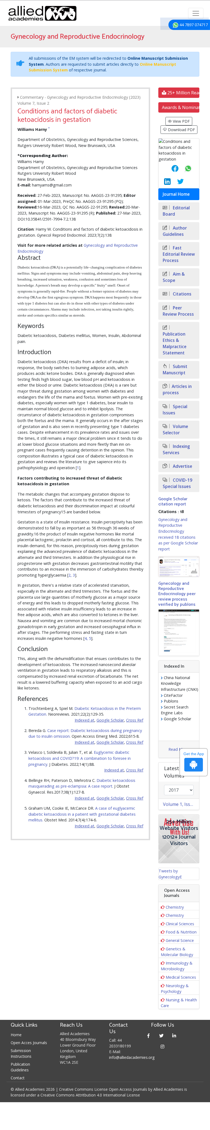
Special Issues (175, 410)
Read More (178, 749)
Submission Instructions (21, 1053)
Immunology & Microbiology (176, 966)
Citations (181, 294)
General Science (180, 940)
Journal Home (176, 194)
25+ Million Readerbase (182, 93)
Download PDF (181, 129)
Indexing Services (176, 450)
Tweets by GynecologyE (170, 873)
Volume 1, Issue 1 (181, 804)
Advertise (182, 466)
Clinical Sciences (180, 923)
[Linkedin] (174, 1035)
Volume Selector (175, 430)
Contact (18, 1077)
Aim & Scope (174, 277)
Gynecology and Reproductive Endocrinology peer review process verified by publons (177, 594)
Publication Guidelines (20, 1067)
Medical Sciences (181, 977)
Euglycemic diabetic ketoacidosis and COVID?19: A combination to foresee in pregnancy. (79, 758)
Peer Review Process (178, 311)
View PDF (181, 121)
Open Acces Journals (29, 1042)
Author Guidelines (175, 231)
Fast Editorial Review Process (179, 254)
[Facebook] (148, 1035)
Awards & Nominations (180, 107)
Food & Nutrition (181, 932)
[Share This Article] (170, 168)
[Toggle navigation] (195, 13)
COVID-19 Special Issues (177, 483)
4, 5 (87, 638)
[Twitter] (161, 1035)
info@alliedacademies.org (131, 1057)
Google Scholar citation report (172, 501)
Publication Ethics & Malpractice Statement (174, 343)
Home (16, 1034)
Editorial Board (176, 211)
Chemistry (175, 907)
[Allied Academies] (42, 13)
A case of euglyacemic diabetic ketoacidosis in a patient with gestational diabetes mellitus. (82, 814)
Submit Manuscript (175, 370)
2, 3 (71, 575)
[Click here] (179, 566)
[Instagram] (162, 1046)
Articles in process (177, 390)
